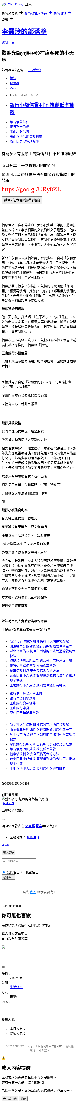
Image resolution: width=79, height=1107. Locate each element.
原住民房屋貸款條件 (24, 141)
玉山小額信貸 (19, 132)
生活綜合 (34, 70)
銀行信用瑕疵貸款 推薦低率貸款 (33, 666)
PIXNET (19, 1046)
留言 (39, 826)
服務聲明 (44, 1050)
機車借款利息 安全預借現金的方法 (34, 670)
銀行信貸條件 (19, 122)
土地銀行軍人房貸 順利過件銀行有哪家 (38, 685)
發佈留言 (8, 877)
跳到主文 (8, 43)
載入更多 (8, 852)
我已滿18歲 (10, 1098)
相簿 (13, 78)
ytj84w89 (8, 803)
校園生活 (33, 837)
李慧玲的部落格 (24, 31)
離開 (23, 1098)
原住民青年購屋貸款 (24, 713)
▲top (5, 844)
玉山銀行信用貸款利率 (26, 136)
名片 (13, 88)
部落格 (14, 83)
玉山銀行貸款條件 (23, 703)
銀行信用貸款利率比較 (26, 693)
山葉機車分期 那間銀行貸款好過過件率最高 (41, 646)
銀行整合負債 (19, 127)
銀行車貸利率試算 (23, 698)
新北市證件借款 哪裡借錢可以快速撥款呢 (39, 641)
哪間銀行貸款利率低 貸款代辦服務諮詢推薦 (41, 661)
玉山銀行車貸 (19, 708)
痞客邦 (30, 826)
